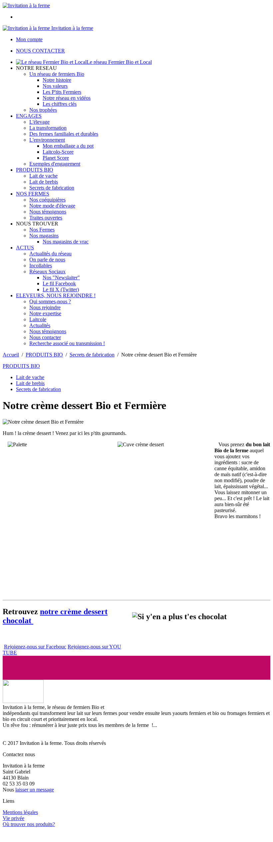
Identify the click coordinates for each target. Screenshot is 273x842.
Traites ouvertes (45, 217)
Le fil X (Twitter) (61, 289)
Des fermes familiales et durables (63, 134)
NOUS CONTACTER (40, 51)
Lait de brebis (43, 182)
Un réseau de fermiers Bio (56, 74)
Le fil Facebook (59, 283)
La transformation (48, 128)
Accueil (11, 354)
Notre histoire (57, 80)
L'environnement (47, 140)
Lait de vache (43, 176)
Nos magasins (44, 235)
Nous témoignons (47, 211)
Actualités (39, 325)
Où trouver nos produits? (29, 824)
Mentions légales (20, 812)
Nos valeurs (55, 86)
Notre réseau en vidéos (67, 98)
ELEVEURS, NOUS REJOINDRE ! (56, 295)
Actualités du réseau (50, 253)
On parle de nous (47, 259)
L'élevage (39, 122)
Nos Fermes (42, 229)
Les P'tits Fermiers (62, 92)
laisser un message (34, 789)
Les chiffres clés (60, 104)
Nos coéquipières (47, 200)
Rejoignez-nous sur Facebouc (35, 646)
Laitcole (37, 319)
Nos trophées (43, 110)
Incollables (40, 265)
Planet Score (56, 158)
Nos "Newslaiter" (61, 277)
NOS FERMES (32, 194)
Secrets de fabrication (51, 188)
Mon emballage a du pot (68, 146)
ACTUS (25, 247)
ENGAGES (29, 116)
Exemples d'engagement (54, 164)
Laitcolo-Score (58, 152)
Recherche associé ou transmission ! (67, 343)
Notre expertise (45, 313)
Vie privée (13, 818)
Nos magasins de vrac (66, 241)
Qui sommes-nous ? (50, 301)
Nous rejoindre (45, 307)
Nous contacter (45, 337)
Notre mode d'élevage (52, 206)
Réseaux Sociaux (47, 271)
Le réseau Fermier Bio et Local (119, 62)
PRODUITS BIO (34, 170)
